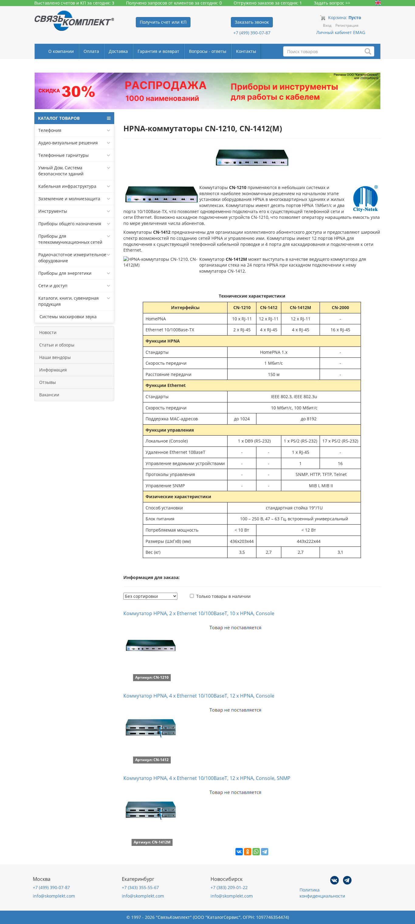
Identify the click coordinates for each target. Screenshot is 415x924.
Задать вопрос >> (332, 3)
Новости (48, 332)
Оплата (91, 51)
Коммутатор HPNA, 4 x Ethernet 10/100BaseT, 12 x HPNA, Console (198, 695)
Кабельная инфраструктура (67, 186)
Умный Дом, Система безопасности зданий (61, 171)
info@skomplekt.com (54, 896)
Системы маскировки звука (67, 316)
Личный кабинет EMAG (340, 32)
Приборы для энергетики (64, 273)
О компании (61, 51)
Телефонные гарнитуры (63, 155)
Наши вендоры (55, 357)
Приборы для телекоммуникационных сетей (70, 239)
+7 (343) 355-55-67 (140, 887)
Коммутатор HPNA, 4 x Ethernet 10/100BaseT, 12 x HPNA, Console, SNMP (206, 778)
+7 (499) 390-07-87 (251, 33)
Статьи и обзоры (56, 345)
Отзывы (47, 382)
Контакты (246, 51)
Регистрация (346, 25)
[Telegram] (264, 851)
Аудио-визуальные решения (68, 143)
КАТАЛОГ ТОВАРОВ (59, 118)
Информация (53, 370)
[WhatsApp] (256, 851)
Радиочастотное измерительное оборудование (72, 258)
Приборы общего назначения (69, 223)
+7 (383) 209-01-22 (229, 887)
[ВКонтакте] (239, 851)
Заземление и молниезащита (69, 199)
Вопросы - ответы (207, 51)
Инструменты (52, 211)
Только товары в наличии (223, 596)
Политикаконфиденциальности (322, 893)
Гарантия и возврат (158, 51)
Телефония (49, 130)
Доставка (118, 51)
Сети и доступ (52, 285)
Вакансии (49, 395)
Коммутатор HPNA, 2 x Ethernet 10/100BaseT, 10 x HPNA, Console (198, 613)
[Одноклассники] (247, 851)
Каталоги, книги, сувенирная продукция (68, 301)
